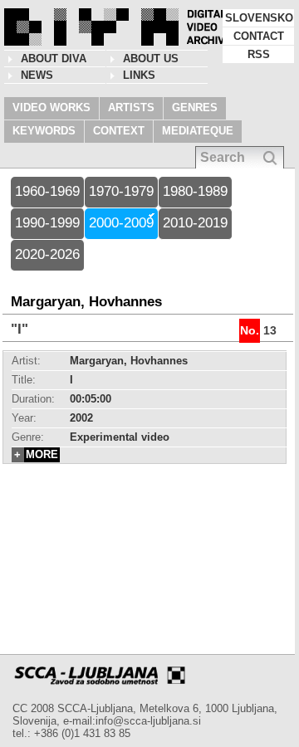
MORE (42, 454)
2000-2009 (121, 223)
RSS (259, 54)
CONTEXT (119, 130)
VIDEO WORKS (51, 107)
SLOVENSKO (259, 18)
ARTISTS (131, 107)
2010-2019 (195, 223)
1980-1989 (195, 191)
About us (151, 58)
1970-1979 (121, 191)
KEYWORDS (44, 130)
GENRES (195, 107)
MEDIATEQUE (197, 130)
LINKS (139, 75)
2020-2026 (47, 254)
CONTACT (258, 36)
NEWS (37, 75)
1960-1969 (47, 191)
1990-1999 (47, 223)
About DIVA (53, 58)
